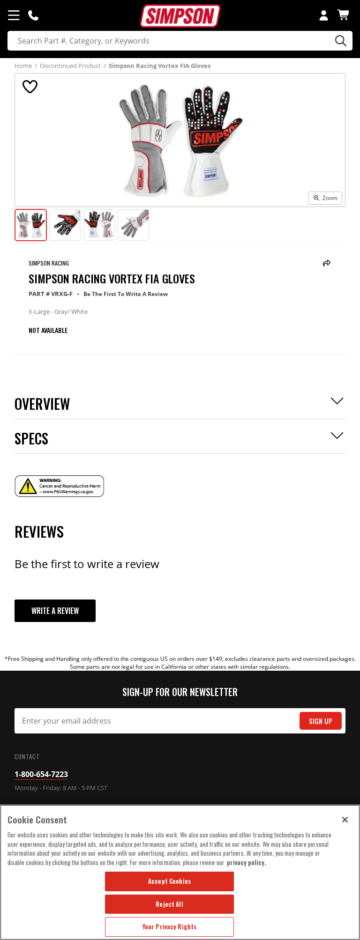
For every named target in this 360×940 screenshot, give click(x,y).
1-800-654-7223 (41, 774)
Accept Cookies (169, 881)
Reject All (169, 904)
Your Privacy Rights (169, 926)
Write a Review (55, 610)
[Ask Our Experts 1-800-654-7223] (33, 15)
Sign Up (320, 721)
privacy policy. (246, 862)
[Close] (345, 819)
